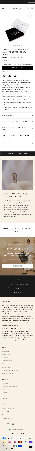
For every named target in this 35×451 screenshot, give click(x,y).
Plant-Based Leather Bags (10, 370)
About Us (5, 383)
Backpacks (5, 364)
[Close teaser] (12, 448)
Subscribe (17, 266)
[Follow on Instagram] (8, 424)
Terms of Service (7, 418)
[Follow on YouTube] (13, 424)
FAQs (3, 396)
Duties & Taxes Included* (16, 57)
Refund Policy (6, 412)
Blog (3, 389)
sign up (29, 2)
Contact (4, 393)
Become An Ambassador (9, 386)
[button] (6, 445)
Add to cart (17, 68)
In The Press (6, 399)
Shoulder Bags (6, 367)
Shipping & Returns (8, 409)
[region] (17, 284)
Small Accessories (7, 373)
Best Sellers (6, 351)
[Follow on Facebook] (3, 424)
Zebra (4, 60)
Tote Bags (5, 357)
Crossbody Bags (7, 361)
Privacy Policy (6, 415)
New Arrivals (6, 354)
